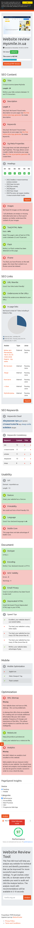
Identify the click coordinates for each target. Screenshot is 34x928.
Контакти (7, 379)
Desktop (6, 789)
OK (27, 2)
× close (6, 386)
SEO (4, 805)
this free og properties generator (17, 154)
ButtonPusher (17, 917)
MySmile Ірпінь (9, 393)
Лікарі (6, 373)
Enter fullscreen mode (17, 822)
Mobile (5, 791)
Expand (27, 200)
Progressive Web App (10, 807)
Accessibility (7, 800)
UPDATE (14, 52)
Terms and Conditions (12, 923)
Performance (7, 798)
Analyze (5, 816)
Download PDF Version (12, 64)
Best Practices (8, 803)
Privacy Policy (10, 921)
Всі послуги (8, 366)
